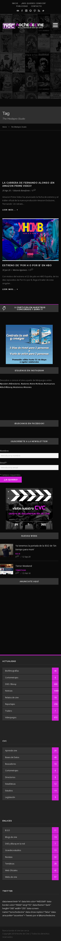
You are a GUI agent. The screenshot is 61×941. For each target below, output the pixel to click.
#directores (14, 383)
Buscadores (10, 764)
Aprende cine (11, 750)
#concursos (49, 383)
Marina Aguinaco (20, 270)
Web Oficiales (11, 870)
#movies (27, 387)
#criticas (39, 383)
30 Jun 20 (6, 270)
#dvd (2, 387)
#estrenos (18, 387)
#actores (25, 383)
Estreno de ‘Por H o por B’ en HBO (27, 265)
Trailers (8, 711)
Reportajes (10, 704)
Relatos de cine (12, 697)
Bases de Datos (12, 757)
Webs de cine (11, 877)
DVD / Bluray (10, 684)
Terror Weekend (23, 565)
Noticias (8, 690)
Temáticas (20, 570)
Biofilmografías (12, 670)
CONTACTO (36, 6)
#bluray (9, 387)
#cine (32, 383)
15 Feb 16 (26, 573)
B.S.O (17, 553)
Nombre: (4, 450)
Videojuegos (10, 717)
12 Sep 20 (26, 556)
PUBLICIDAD (22, 6)
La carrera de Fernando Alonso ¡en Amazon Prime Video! (28, 184)
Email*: (3, 462)
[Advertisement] (30, 68)
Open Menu (55, 25)
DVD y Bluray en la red (15, 843)
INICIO (15, 3)
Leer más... (9, 210)
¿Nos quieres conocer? (33, 3)
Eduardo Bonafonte (21, 190)
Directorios (10, 777)
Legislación (10, 797)
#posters (4, 383)
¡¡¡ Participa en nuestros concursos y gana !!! (29, 308)
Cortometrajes (11, 677)
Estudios (9, 790)
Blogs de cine (11, 837)
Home (4, 127)
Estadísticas (10, 784)
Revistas (8, 857)
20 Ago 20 (6, 190)
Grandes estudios (13, 850)
